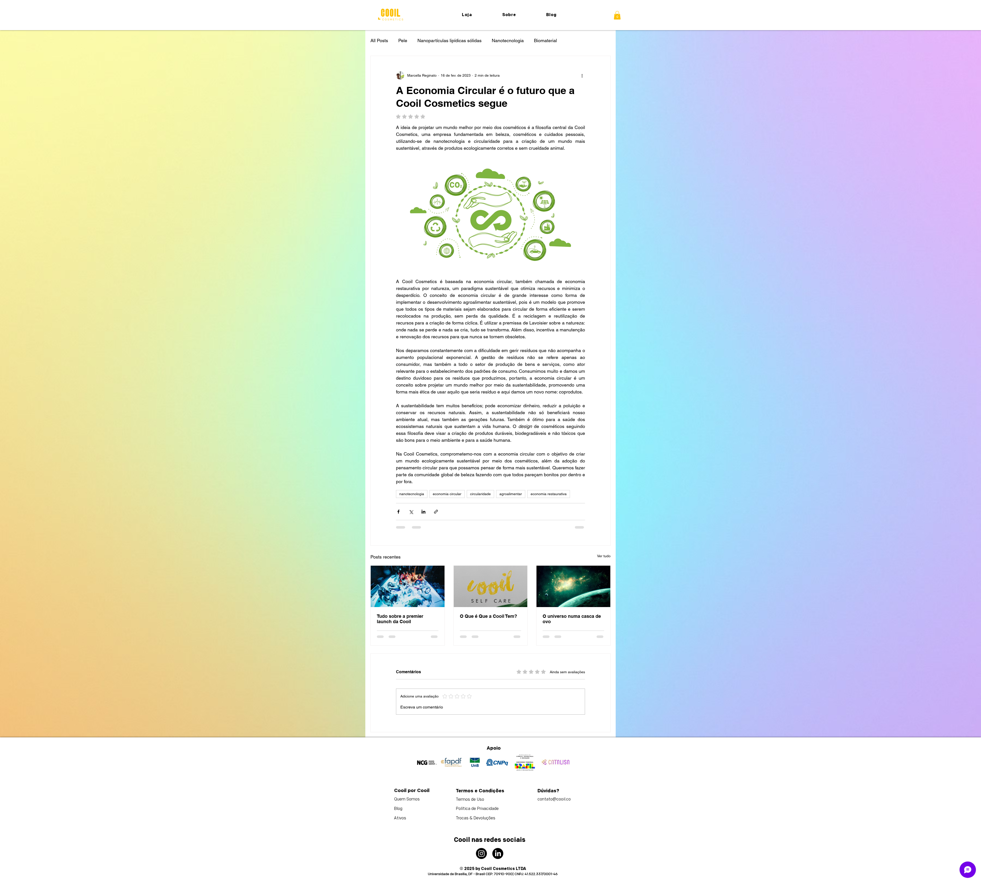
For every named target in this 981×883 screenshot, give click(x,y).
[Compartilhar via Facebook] (398, 511)
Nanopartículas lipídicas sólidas (449, 40)
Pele (402, 40)
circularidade (480, 494)
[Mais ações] (582, 75)
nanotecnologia (411, 494)
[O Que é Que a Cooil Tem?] (491, 586)
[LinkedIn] (497, 846)
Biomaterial (545, 40)
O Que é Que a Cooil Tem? (488, 616)
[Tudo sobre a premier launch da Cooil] (408, 586)
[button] (617, 15)
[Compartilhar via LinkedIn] (423, 511)
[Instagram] (481, 846)
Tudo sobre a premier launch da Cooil (400, 618)
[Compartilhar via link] (436, 511)
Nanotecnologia (508, 40)
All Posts (379, 40)
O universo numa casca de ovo (572, 618)
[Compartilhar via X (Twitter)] (410, 511)
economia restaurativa (549, 494)
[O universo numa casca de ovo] (573, 586)
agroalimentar (510, 494)
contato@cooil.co (554, 792)
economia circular (447, 494)
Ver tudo (604, 556)
